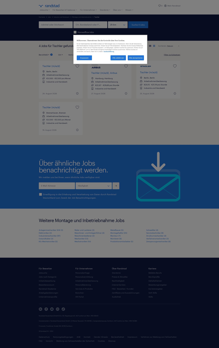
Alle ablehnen (118, 58)
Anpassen (84, 58)
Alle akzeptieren (136, 58)
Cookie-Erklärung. (109, 51)
